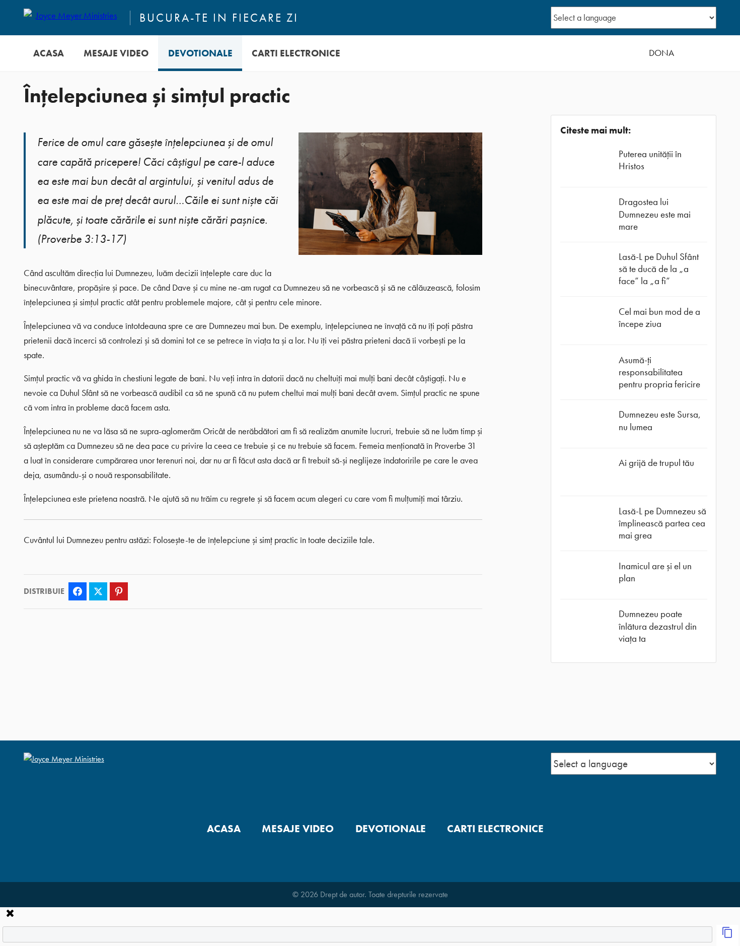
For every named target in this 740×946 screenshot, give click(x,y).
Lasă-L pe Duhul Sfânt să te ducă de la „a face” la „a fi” (659, 268)
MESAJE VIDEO (116, 53)
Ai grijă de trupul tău (656, 462)
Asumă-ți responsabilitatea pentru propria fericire (659, 372)
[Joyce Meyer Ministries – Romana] (72, 18)
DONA (661, 52)
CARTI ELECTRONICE (296, 53)
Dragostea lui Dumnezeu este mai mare (655, 213)
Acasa (48, 53)
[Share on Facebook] (77, 591)
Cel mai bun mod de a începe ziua (659, 317)
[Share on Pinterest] (119, 591)
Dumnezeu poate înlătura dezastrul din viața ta (658, 625)
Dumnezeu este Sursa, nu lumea (660, 420)
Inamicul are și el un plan (655, 572)
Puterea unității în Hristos (650, 160)
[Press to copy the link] (727, 935)
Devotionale (200, 53)
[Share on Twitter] (98, 591)
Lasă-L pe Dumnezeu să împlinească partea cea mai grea (662, 523)
